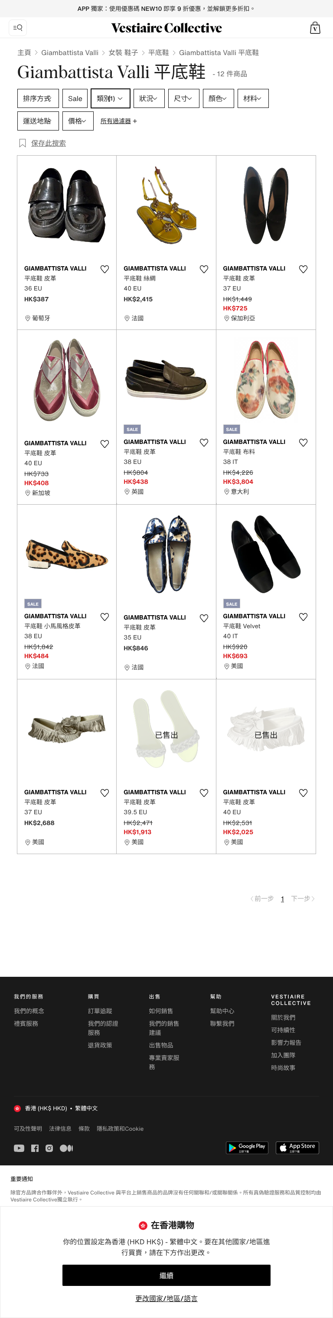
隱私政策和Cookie (120, 1128)
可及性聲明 (28, 1129)
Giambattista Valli (69, 52)
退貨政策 (100, 1045)
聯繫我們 (222, 1023)
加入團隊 (283, 1055)
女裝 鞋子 (123, 52)
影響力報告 (286, 1042)
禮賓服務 (26, 1023)
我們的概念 (29, 1011)
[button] (315, 28)
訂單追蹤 (100, 1011)
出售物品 (161, 1045)
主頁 (24, 52)
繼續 (166, 1275)
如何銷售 (161, 1011)
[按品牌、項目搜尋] (18, 28)
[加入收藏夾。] (104, 269)
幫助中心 (222, 1011)
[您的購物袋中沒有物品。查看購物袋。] (315, 28)
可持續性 (283, 1030)
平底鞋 (158, 52)
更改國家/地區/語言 (166, 1298)
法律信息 (60, 1128)
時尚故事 (283, 1068)
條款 (84, 1128)
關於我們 (283, 1017)
